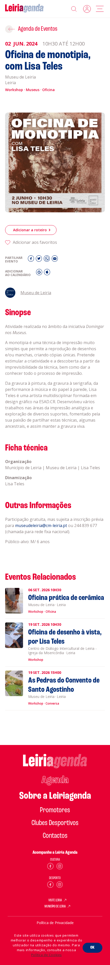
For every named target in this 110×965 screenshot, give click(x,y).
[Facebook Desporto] (50, 885)
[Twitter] (39, 260)
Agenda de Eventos (37, 29)
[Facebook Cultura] (50, 867)
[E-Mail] (54, 260)
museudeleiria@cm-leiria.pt (41, 525)
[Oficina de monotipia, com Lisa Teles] (55, 162)
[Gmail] (40, 273)
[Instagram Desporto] (59, 885)
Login (87, 9)
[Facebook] (32, 260)
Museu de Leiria (35, 292)
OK (92, 948)
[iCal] (47, 273)
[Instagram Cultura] (59, 867)
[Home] (24, 9)
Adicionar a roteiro (30, 229)
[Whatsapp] (47, 260)
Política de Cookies (46, 955)
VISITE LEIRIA (55, 900)
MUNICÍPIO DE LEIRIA (55, 906)
